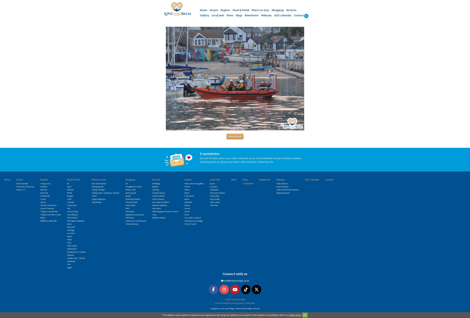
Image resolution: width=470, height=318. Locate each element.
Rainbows (188, 202)
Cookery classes (158, 193)
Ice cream (71, 233)
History (43, 202)
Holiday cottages (98, 190)
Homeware (130, 211)
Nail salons (156, 208)
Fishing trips (45, 196)
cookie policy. (295, 315)
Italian (69, 239)
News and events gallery (194, 183)
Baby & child (130, 190)
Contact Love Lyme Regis (235, 299)
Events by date (22, 183)
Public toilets (215, 202)
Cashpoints (214, 190)
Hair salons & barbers (160, 202)
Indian (69, 236)
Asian (69, 186)
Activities (43, 186)
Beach (186, 193)
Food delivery (72, 215)
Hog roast (71, 227)
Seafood (70, 255)
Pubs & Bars (72, 246)
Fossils (43, 199)
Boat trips (44, 193)
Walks (42, 218)
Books (128, 196)
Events (214, 11)
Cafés (69, 199)
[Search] (306, 16)
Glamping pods (98, 186)
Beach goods (131, 193)
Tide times (214, 205)
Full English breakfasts (76, 221)
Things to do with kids (49, 211)
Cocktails (70, 202)
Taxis (154, 215)
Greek (69, 224)
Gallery (204, 16)
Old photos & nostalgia (193, 221)
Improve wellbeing (159, 205)
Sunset (187, 211)
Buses (212, 183)
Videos (187, 190)
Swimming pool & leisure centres (165, 211)
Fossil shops (130, 205)
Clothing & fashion (133, 199)
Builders (155, 186)
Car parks (213, 186)
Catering (155, 190)
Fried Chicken (72, 218)
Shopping (278, 11)
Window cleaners (159, 218)
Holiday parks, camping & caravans (105, 193)
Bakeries (70, 190)
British (69, 193)
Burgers (70, 196)
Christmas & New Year (25, 186)
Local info (218, 16)
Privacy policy (237, 303)
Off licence (130, 218)
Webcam (266, 16)
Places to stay (260, 11)
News (230, 15)
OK (305, 315)
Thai (68, 264)
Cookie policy (250, 303)
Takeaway (71, 261)
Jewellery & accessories (135, 215)
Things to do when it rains (50, 215)
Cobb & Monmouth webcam (287, 190)
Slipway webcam (282, 193)
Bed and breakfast (99, 183)
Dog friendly (96, 202)
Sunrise (187, 208)
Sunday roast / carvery (76, 258)
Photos (187, 186)
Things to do (45, 183)
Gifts (127, 208)
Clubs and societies (217, 193)
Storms (187, 205)
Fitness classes (158, 199)
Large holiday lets (99, 199)
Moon (186, 199)
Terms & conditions (222, 303)
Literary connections (48, 205)
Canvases (248, 183)
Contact (299, 15)
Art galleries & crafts (134, 186)
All (68, 183)
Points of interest (47, 208)
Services (291, 11)
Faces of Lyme (190, 224)
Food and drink (131, 202)
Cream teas (71, 205)
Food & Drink (241, 11)
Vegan (69, 267)
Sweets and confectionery (136, 221)
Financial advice (158, 196)
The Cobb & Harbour (192, 218)
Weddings (156, 183)
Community (214, 196)
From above (189, 196)
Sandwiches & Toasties (76, 252)
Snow (186, 215)
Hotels (94, 196)
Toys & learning (132, 224)
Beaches (43, 190)
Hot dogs (70, 230)
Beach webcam (282, 186)
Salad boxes (72, 249)
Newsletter (252, 15)
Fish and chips (72, 211)
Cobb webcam (282, 183)
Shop (239, 16)
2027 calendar (282, 15)
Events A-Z (20, 190)
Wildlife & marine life (48, 221)
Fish (68, 208)
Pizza (69, 242)
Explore (225, 11)
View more (235, 136)
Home (203, 10)
